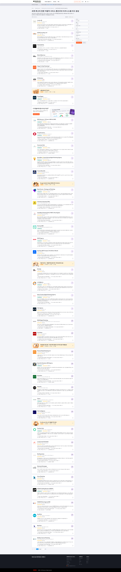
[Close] (77, 274)
